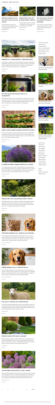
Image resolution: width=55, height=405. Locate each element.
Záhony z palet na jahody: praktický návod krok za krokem (18, 130)
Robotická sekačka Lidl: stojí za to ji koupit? (14, 336)
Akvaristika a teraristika (40, 31)
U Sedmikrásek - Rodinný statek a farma (10, 2)
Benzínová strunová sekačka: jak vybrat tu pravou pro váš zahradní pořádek (45, 136)
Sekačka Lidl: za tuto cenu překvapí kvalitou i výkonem (17, 198)
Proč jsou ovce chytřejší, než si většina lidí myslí (15, 301)
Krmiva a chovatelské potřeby (6, 242)
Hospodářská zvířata (5, 311)
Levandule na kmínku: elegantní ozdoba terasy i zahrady (17, 164)
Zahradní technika (4, 31)
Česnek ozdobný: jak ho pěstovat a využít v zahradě (16, 370)
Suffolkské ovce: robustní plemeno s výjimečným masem (17, 59)
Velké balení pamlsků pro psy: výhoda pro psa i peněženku (18, 233)
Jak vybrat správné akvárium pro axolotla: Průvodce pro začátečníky (45, 20)
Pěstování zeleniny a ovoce (6, 139)
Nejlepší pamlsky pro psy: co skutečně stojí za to (15, 267)
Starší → (33, 389)
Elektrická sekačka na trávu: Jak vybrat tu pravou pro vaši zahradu (10, 20)
